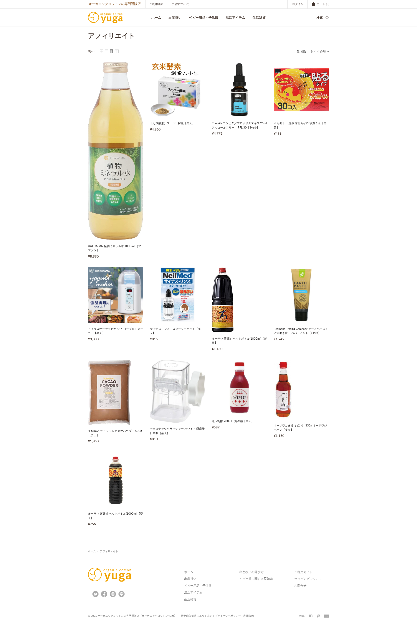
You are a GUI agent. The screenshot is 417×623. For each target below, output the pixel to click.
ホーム (92, 551)
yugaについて (180, 4)
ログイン (297, 4)
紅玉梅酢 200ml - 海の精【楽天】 (233, 421)
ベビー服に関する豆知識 (256, 578)
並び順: (301, 51)
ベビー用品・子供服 (203, 17)
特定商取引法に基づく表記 (196, 616)
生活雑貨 (190, 599)
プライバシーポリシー (228, 616)
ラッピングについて (308, 578)
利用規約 (248, 616)
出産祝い (190, 578)
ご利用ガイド (303, 572)
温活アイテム (193, 592)
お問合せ (300, 585)
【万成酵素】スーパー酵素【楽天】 (172, 123)
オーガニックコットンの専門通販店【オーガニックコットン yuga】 (137, 616)
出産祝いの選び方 (251, 572)
